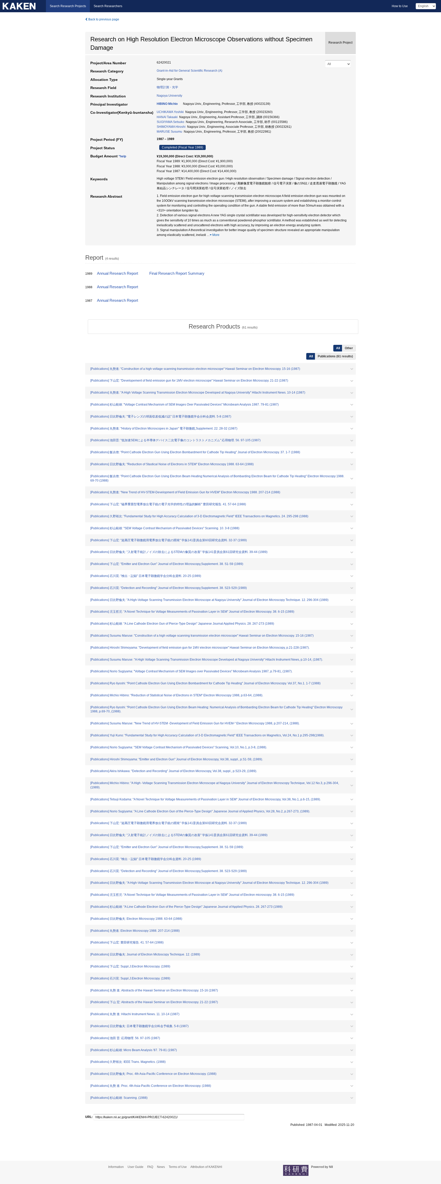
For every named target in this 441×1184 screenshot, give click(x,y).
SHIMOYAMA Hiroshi (171, 127)
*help (122, 156)
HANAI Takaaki (167, 117)
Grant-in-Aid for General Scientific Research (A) (189, 70)
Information (116, 1167)
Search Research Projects (68, 6)
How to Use (400, 6)
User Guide (135, 1167)
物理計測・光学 (167, 87)
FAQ (150, 1167)
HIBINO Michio (167, 104)
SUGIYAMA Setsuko (170, 122)
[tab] (223, 326)
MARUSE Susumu (169, 131)
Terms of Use (178, 1167)
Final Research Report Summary (176, 273)
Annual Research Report (117, 273)
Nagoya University (169, 95)
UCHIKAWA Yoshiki (170, 112)
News (161, 1167)
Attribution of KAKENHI (206, 1167)
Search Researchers (108, 6)
